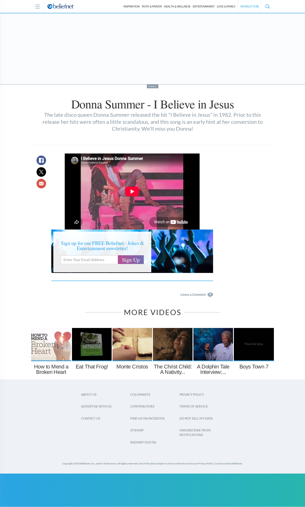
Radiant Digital (143, 442)
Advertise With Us (96, 406)
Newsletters (249, 6)
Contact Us (90, 418)
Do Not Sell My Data (196, 418)
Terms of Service (193, 406)
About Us (88, 394)
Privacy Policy (191, 394)
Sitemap (137, 430)
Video (152, 86)
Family (226, 6)
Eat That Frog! (92, 366)
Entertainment (204, 6)
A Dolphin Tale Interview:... (213, 369)
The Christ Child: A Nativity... (173, 369)
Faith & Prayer (152, 6)
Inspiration (131, 6)
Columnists (140, 394)
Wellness (177, 6)
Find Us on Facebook (147, 418)
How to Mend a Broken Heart (51, 369)
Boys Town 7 (253, 366)
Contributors (142, 406)
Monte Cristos (132, 366)
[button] (267, 6)
